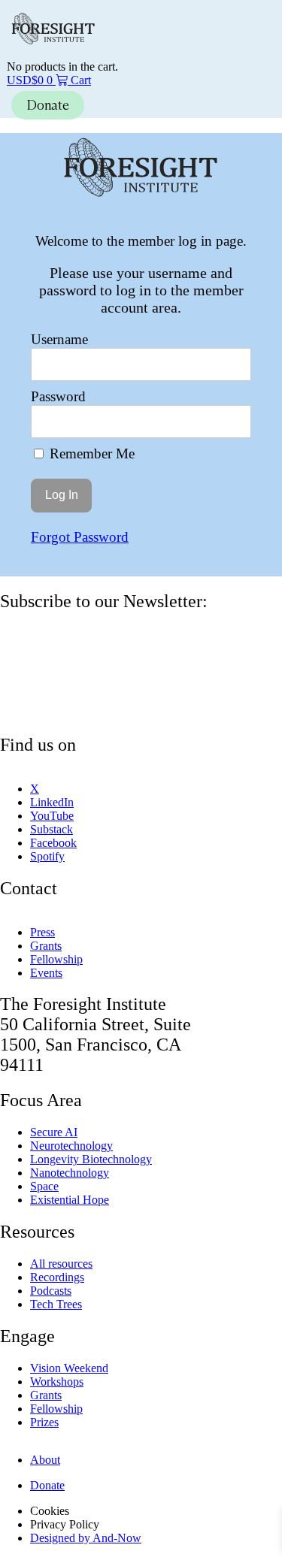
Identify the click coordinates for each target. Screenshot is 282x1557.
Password (58, 396)
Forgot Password (80, 537)
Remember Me (90, 453)
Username (59, 339)
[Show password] (228, 421)
